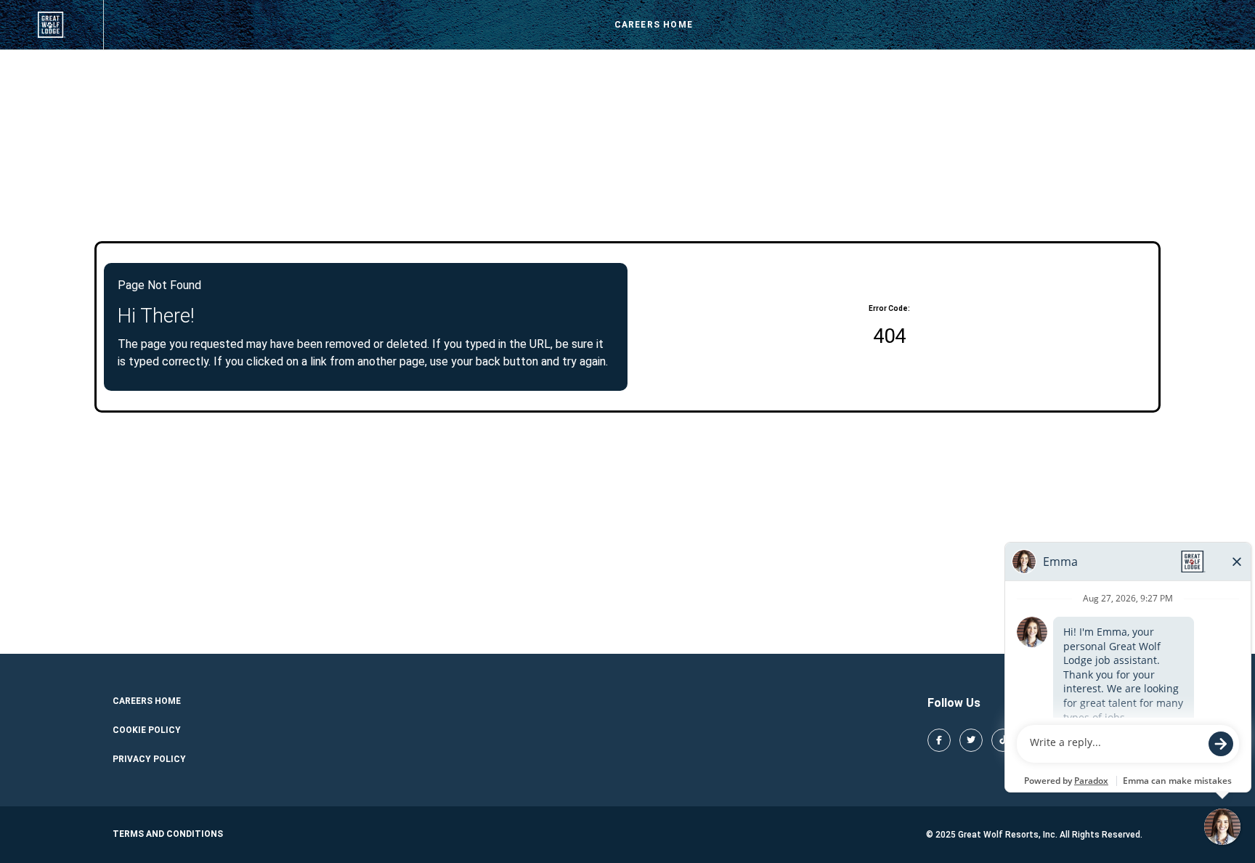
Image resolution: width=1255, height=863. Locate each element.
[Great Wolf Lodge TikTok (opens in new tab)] (1003, 740)
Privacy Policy (149, 759)
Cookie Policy (147, 730)
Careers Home (653, 25)
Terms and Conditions (168, 834)
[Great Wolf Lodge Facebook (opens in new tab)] (939, 740)
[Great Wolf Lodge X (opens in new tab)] (971, 740)
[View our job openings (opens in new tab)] (51, 25)
